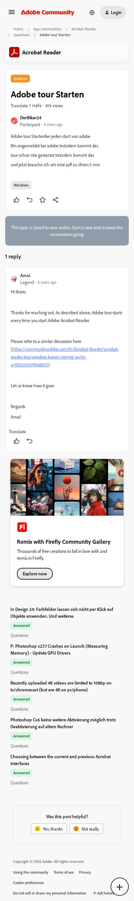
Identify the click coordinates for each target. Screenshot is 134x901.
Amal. (25, 275)
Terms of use (64, 872)
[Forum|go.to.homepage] (47, 12)
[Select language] (92, 12)
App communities (47, 28)
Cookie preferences (28, 882)
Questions (22, 34)
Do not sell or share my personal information (49, 893)
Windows (21, 185)
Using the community (30, 872)
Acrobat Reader (84, 28)
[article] (67, 359)
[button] (12, 14)
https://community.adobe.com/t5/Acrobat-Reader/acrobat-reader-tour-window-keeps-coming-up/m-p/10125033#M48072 (65, 356)
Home (18, 28)
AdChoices (105, 893)
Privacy (85, 872)
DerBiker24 (30, 117)
